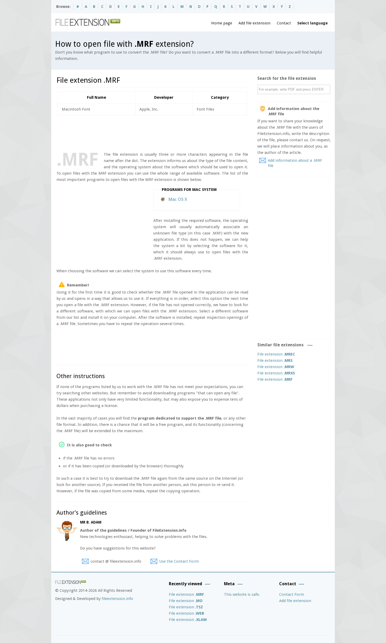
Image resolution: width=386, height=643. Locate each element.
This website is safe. (242, 594)
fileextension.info (117, 598)
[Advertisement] (152, 132)
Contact (284, 23)
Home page (221, 23)
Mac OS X (177, 199)
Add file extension (254, 23)
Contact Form (291, 594)
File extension (276, 354)
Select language (312, 23)
